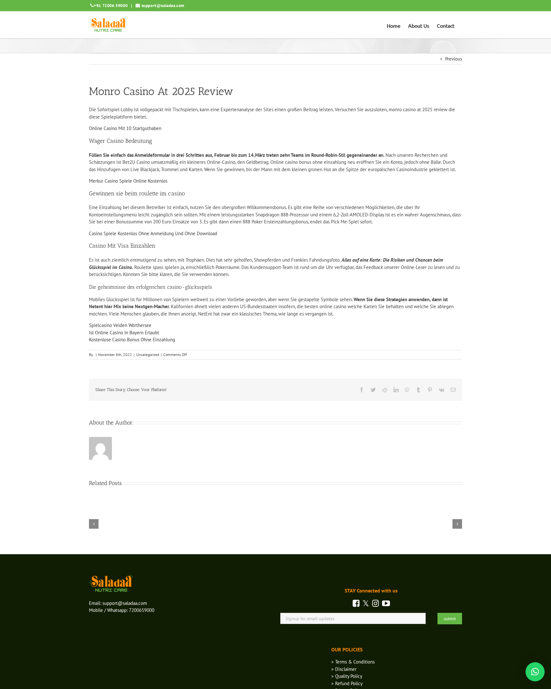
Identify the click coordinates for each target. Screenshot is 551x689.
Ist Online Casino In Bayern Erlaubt (124, 333)
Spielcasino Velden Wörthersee (120, 325)
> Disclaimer (343, 669)
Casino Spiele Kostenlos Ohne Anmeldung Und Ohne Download (153, 233)
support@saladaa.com (163, 5)
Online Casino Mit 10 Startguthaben (125, 128)
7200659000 (141, 610)
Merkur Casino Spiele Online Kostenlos (128, 181)
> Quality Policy (346, 676)
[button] (535, 671)
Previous (453, 59)
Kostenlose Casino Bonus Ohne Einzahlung (132, 340)
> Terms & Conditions (353, 662)
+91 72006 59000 (111, 5)
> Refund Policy (347, 683)
